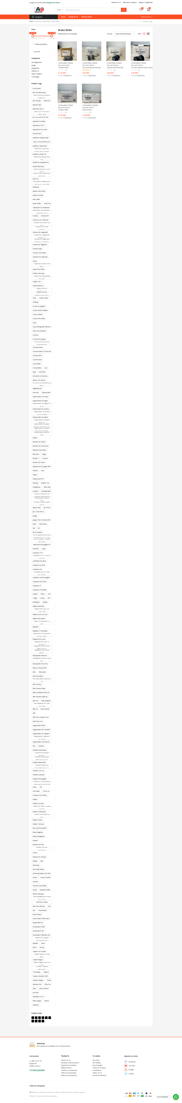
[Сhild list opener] (52, 76)
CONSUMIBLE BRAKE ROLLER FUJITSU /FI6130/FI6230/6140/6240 (91, 65)
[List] (148, 34)
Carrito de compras (99, 1068)
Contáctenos (97, 1070)
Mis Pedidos (97, 1063)
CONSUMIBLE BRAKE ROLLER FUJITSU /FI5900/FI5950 (65, 65)
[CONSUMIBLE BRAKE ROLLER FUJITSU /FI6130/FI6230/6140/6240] (91, 51)
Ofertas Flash (86, 17)
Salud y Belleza (36, 74)
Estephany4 (67, 76)
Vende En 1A (73, 17)
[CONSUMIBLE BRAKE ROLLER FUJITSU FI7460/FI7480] (67, 93)
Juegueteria (35, 68)
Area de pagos (97, 1065)
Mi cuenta (96, 1060)
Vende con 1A (65, 1060)
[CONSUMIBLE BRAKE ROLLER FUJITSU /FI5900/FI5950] (67, 51)
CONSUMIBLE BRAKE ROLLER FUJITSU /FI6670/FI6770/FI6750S (115, 65)
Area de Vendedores (99, 1075)
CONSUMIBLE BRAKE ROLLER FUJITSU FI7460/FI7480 (65, 107)
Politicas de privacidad (68, 1073)
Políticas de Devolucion (69, 1075)
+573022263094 (37, 1070)
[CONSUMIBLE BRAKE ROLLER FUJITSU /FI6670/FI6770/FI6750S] (116, 51)
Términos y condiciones (69, 1070)
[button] (60, 10)
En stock (37, 52)
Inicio (63, 17)
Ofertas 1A (35, 71)
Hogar (33, 65)
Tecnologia (35, 77)
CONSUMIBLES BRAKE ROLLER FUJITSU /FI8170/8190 (90, 107)
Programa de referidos (68, 1065)
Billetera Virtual (66, 1068)
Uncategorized (36, 62)
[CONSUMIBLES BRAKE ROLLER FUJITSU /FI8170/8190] (91, 93)
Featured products (41, 44)
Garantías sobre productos (70, 1063)
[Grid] (144, 34)
